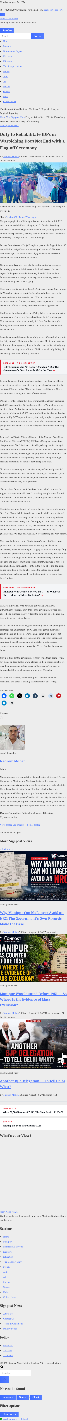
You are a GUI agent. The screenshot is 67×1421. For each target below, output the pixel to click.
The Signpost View (12, 66)
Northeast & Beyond (13, 51)
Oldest (35, 1397)
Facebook (47, 9)
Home (6, 41)
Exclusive (7, 56)
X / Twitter (20, 217)
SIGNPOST (9, 18)
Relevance (8, 1397)
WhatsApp (30, 217)
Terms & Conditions (13, 1323)
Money (6, 71)
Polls (5, 96)
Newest (22, 1397)
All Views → (6, 849)
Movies (6, 86)
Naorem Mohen (11, 156)
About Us (8, 1313)
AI (4, 81)
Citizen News (9, 101)
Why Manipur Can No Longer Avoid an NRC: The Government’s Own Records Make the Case (31, 368)
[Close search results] (4, 1379)
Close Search (9, 1414)
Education (8, 61)
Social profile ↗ (35, 824)
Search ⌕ (7, 30)
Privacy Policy (10, 1328)
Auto (5, 76)
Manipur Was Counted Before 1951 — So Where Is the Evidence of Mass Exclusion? (31, 593)
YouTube (56, 9)
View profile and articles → (13, 824)
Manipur (7, 46)
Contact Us (8, 1318)
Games (6, 91)
